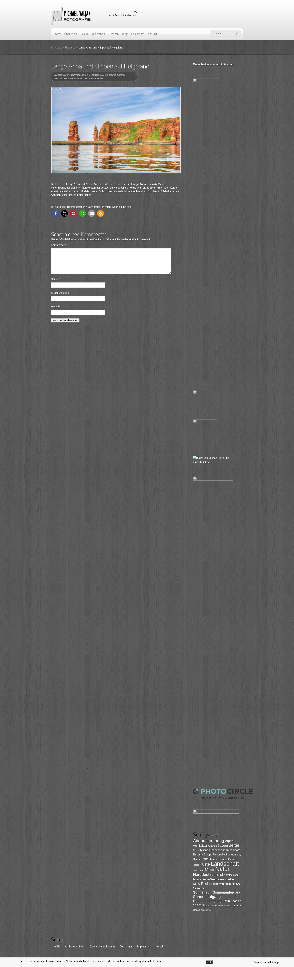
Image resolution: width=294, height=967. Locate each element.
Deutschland (218, 849)
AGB (57, 946)
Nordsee (230, 879)
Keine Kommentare (94, 78)
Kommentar (58, 244)
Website (55, 306)
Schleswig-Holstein (222, 883)
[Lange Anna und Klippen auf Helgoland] (116, 130)
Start (58, 34)
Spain (226, 901)
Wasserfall (206, 910)
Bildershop (98, 34)
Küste (205, 864)
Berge (234, 845)
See (238, 884)
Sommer (199, 888)
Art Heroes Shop (74, 946)
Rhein (205, 883)
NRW (196, 883)
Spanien (236, 901)
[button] (55, 213)
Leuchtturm (198, 870)
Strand (206, 905)
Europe (208, 854)
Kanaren (222, 859)
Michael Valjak (74, 75)
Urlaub (196, 910)
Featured (70, 47)
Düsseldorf (233, 849)
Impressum (143, 946)
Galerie (84, 34)
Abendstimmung (208, 840)
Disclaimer (126, 946)
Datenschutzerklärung (102, 946)
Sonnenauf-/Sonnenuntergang (217, 892)
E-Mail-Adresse (61, 292)
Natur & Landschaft (73, 78)
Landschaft (225, 863)
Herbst (197, 859)
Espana (198, 854)
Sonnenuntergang (207, 901)
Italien (213, 859)
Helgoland (58, 78)
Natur (222, 869)
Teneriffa (236, 905)
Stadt (197, 905)
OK (209, 962)
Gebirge (225, 854)
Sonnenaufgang (207, 897)
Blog (125, 34)
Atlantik (212, 845)
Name (55, 279)
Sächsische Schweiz (221, 905)
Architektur (200, 845)
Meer (210, 869)
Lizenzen (113, 34)
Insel (205, 859)
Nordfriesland (231, 875)
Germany (236, 854)
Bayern (223, 845)
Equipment (137, 34)
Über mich (70, 34)
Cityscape (204, 849)
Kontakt (152, 34)
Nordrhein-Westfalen (208, 879)
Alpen (229, 841)
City (195, 850)
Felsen (217, 854)
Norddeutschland (208, 874)
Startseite (56, 47)
